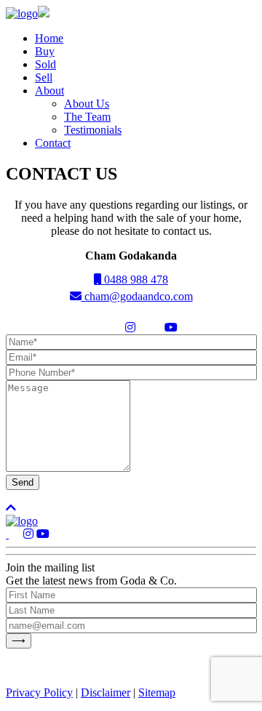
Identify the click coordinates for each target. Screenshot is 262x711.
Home (49, 38)
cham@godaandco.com (137, 296)
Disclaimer (105, 692)
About (49, 90)
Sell (43, 77)
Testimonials (93, 130)
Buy (45, 51)
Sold (45, 64)
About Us (86, 103)
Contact (53, 143)
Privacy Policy (39, 692)
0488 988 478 (134, 279)
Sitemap (156, 692)
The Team (87, 117)
